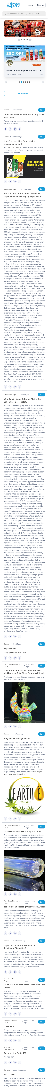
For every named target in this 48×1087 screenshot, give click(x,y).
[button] (19, 40)
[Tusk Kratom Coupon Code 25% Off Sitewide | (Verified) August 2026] (24, 53)
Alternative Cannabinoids (9, 1048)
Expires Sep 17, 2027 (13, 74)
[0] (6, 129)
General (6, 644)
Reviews (7, 1070)
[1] (15, 129)
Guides (6, 110)
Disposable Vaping (10, 189)
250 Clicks (36, 64)
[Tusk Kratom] (9, 63)
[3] (15, 933)
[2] (15, 387)
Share (19, 129)
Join (42, 110)
